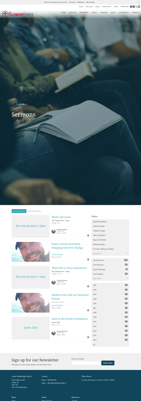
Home (63, 12)
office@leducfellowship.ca (56, 383)
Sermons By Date (19, 211)
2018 (110, 321)
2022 (110, 303)
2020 (110, 312)
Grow (113, 12)
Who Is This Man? (99, 235)
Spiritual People (99, 226)
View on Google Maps (19, 387)
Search (81, 6)
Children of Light (99, 231)
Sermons (104, 12)
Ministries (84, 12)
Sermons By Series (34, 211)
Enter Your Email (78, 359)
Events (94, 12)
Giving (97, 6)
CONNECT (135, 12)
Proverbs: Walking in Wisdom (103, 249)
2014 (110, 340)
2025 (110, 290)
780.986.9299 (125, 6)
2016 (110, 331)
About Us (72, 12)
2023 (110, 299)
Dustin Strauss (110, 260)
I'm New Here (106, 6)
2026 (110, 285)
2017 (110, 326)
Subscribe (108, 363)
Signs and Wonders (99, 240)
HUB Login (89, 6)
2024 (110, 294)
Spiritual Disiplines (100, 221)
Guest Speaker (110, 274)
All (94, 344)
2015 (110, 335)
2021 (110, 308)
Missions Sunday (99, 244)
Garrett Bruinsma (110, 269)
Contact (116, 6)
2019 (110, 317)
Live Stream (124, 12)
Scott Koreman (110, 265)
